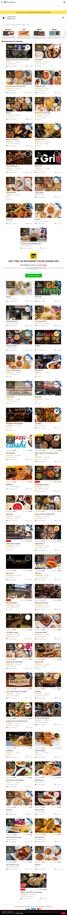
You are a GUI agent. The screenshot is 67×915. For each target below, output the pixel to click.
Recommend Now (33, 276)
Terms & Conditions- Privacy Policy (44, 906)
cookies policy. (19, 913)
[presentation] (1, 34)
